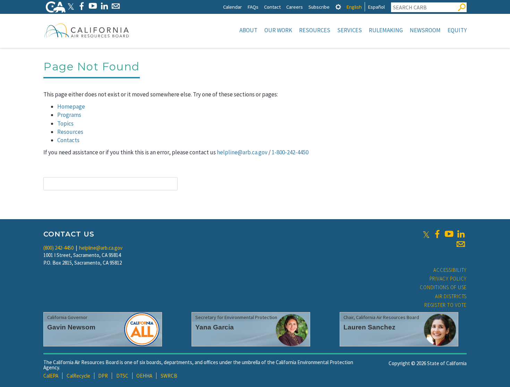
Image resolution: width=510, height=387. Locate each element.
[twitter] (426, 234)
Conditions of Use (443, 287)
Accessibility (450, 270)
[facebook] (437, 234)
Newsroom (425, 30)
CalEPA (50, 375)
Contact (272, 6)
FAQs (252, 6)
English (354, 6)
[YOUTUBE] (92, 6)
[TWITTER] (70, 6)
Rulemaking (386, 30)
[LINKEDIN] (104, 6)
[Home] (86, 30)
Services (349, 30)
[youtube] (448, 234)
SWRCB (169, 375)
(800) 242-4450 (58, 247)
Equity (457, 30)
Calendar (232, 6)
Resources (314, 30)
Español (376, 6)
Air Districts (451, 296)
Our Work (278, 30)
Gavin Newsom (71, 327)
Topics (65, 123)
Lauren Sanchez (369, 327)
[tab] (338, 6)
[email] (460, 244)
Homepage (71, 106)
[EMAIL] (115, 6)
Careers (294, 6)
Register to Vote (445, 305)
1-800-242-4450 (290, 152)
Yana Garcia (214, 327)
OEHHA (144, 375)
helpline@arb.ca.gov (242, 152)
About (248, 30)
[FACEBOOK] (81, 6)
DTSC (122, 375)
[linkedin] (460, 234)
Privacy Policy (448, 278)
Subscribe (319, 6)
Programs (69, 115)
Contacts (68, 140)
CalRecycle (78, 375)
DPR (103, 375)
